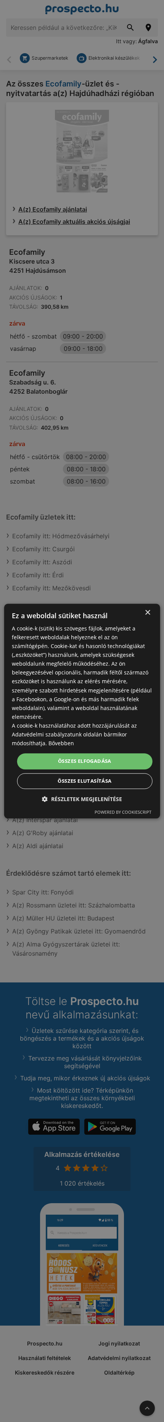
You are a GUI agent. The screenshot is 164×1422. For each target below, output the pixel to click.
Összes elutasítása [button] (84, 780)
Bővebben (61, 743)
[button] (82, 799)
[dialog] (82, 711)
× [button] (147, 613)
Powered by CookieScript (123, 812)
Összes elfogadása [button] (84, 761)
